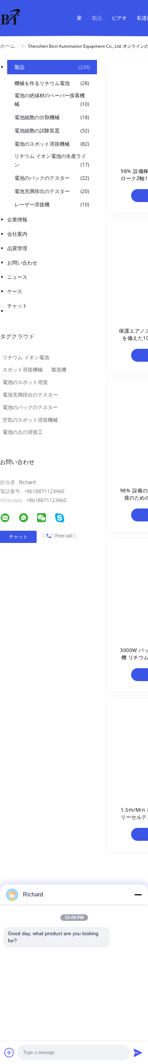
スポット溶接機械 (23, 369)
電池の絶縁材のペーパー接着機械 (51, 99)
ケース (14, 291)
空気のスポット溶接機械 (30, 419)
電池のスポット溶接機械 (51, 143)
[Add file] (9, 1052)
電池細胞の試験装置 (51, 130)
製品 (97, 17)
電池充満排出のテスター (51, 191)
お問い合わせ (22, 262)
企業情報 (17, 219)
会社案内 (17, 233)
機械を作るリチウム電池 (51, 83)
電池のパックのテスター (51, 177)
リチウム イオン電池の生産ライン (51, 160)
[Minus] (138, 894)
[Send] (138, 1052)
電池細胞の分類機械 (51, 117)
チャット (17, 305)
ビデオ (119, 17)
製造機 (58, 369)
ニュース (17, 276)
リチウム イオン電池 (26, 357)
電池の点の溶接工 (23, 431)
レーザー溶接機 (51, 204)
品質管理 (17, 248)
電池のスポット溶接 (25, 382)
